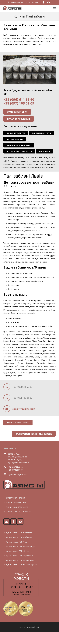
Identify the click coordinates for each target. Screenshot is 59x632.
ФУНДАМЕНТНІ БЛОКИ (15, 498)
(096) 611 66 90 (17, 2)
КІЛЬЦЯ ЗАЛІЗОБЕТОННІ (16, 502)
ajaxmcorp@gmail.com (23, 408)
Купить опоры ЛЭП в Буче (17, 551)
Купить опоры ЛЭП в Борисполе (20, 560)
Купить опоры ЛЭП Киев (16, 542)
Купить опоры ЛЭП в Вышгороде (20, 546)
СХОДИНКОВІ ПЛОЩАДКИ (17, 507)
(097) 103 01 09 (32, 2)
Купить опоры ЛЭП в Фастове (19, 532)
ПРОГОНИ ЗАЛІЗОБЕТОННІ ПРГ (19, 511)
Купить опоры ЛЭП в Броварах (19, 555)
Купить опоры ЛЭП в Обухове (19, 537)
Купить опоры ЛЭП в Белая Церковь (22, 564)
